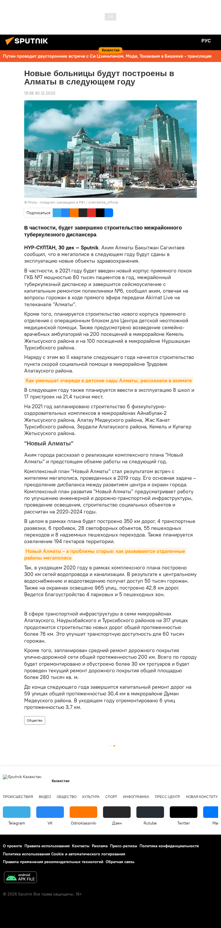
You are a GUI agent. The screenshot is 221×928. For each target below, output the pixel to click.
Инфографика (136, 797)
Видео (45, 797)
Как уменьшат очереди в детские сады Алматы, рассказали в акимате (109, 380)
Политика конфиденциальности (169, 845)
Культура (91, 797)
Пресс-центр (167, 797)
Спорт (111, 797)
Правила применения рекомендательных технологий (53, 861)
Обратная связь (120, 861)
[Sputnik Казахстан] (28, 45)
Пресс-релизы (123, 845)
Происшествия (18, 797)
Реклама (100, 845)
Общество (35, 720)
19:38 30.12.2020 (40, 93)
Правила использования (47, 845)
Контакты (80, 845)
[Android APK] (20, 877)
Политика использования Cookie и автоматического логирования (64, 854)
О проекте (12, 845)
